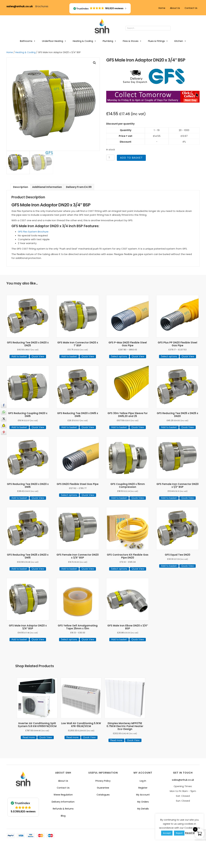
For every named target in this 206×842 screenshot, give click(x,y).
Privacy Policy (103, 780)
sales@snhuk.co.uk (20, 6)
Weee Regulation (63, 794)
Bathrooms (26, 41)
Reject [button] (179, 833)
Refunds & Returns (63, 808)
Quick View (38, 356)
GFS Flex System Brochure (33, 231)
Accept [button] (167, 833)
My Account (143, 794)
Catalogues (103, 794)
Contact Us (191, 8)
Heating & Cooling (83, 41)
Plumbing (108, 41)
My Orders (143, 801)
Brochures (41, 6)
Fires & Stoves (130, 41)
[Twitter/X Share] (4, 418)
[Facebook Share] (4, 405)
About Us (175, 8)
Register (142, 787)
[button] (173, 28)
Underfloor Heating (52, 41)
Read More (192, 833)
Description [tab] (20, 187)
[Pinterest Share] (4, 432)
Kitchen (178, 41)
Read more (29, 737)
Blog (63, 815)
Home (162, 8)
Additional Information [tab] (47, 187)
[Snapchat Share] (4, 425)
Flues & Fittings (156, 41)
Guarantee (103, 787)
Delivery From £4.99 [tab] (79, 187)
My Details (143, 808)
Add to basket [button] (19, 356)
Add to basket (131, 157)
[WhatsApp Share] (4, 412)
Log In (143, 780)
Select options (119, 356)
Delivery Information (63, 801)
